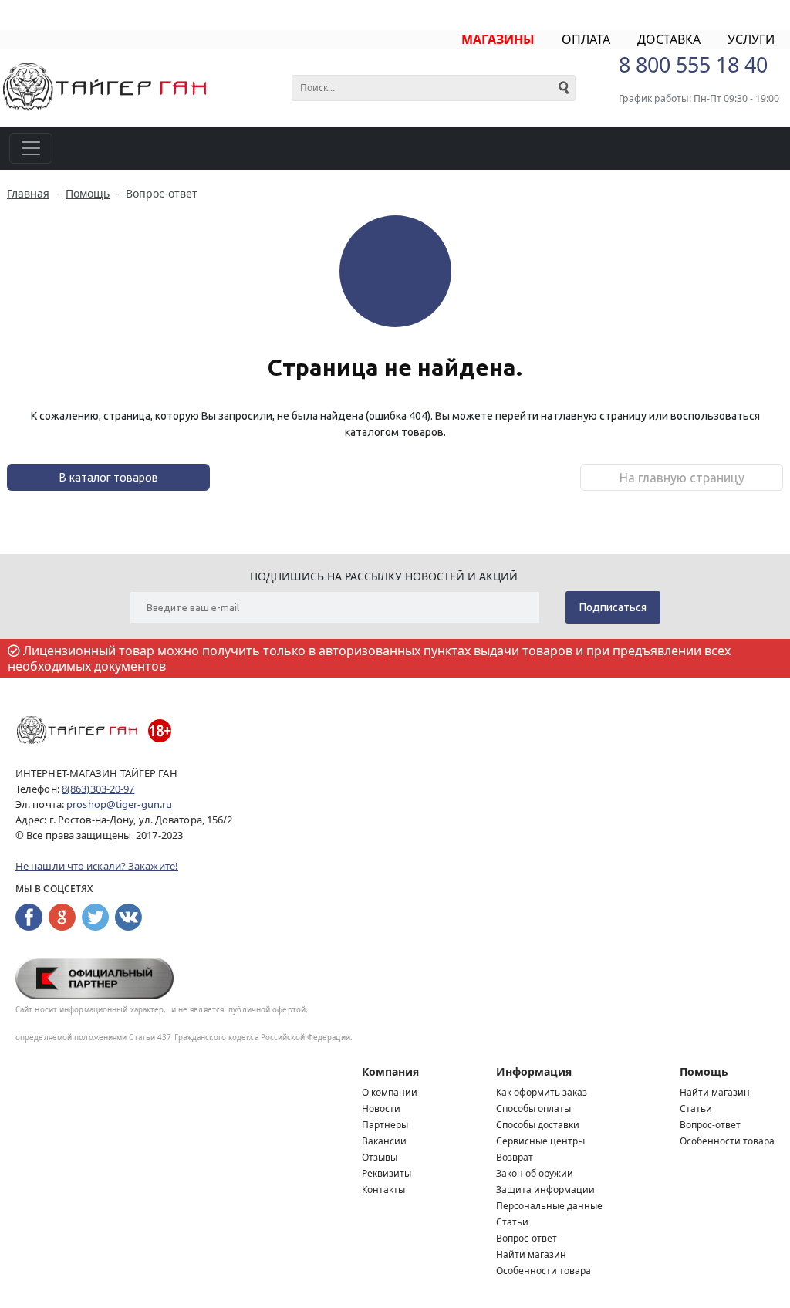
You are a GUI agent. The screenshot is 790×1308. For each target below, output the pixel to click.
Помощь (704, 1071)
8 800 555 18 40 (693, 64)
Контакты (383, 1189)
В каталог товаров (108, 477)
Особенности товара (543, 1270)
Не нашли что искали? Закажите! (96, 866)
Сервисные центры (540, 1140)
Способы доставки (537, 1124)
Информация (534, 1071)
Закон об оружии (534, 1173)
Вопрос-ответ (526, 1238)
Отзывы (379, 1157)
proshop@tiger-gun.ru (119, 804)
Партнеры (385, 1124)
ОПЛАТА (586, 39)
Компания (390, 1071)
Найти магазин (531, 1254)
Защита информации (545, 1189)
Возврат (514, 1157)
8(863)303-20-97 (98, 789)
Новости (381, 1108)
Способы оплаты (533, 1108)
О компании (389, 1092)
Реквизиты (386, 1173)
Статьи (512, 1222)
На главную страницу (682, 478)
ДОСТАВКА (669, 39)
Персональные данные (549, 1205)
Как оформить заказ (541, 1092)
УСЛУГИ (751, 39)
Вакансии (384, 1140)
